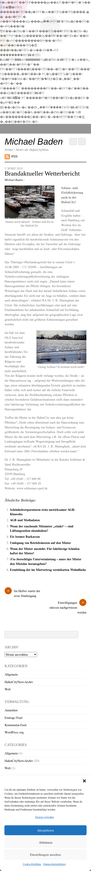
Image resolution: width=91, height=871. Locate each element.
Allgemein (11, 674)
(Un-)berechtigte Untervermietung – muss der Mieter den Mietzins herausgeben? (45, 561)
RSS (14, 156)
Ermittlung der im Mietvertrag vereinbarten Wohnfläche (48, 569)
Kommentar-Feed (15, 725)
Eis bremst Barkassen (25, 536)
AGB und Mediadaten (25, 520)
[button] (84, 781)
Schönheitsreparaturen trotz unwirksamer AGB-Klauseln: (42, 511)
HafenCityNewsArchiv (19, 682)
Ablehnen (45, 842)
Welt (8, 689)
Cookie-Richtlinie (32, 864)
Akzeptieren (45, 830)
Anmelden (11, 710)
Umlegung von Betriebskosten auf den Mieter (40, 542)
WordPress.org (14, 732)
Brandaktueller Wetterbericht (42, 173)
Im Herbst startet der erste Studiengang (23, 593)
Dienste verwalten (44, 817)
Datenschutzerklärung (54, 864)
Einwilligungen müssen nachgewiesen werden (67, 607)
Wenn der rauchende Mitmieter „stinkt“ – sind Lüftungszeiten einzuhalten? (41, 528)
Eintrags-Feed (13, 718)
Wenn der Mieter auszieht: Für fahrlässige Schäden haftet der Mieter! (45, 550)
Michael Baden (14, 180)
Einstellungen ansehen (45, 854)
